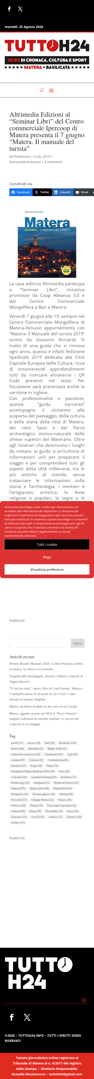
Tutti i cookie (47, 544)
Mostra (66, 794)
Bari (50, 743)
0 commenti (53, 162)
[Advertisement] (47, 888)
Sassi (72, 811)
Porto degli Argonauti (61, 805)
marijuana (42, 782)
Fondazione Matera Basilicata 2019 (32, 771)
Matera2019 (62, 788)
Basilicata (67, 743)
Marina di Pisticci (66, 782)
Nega (47, 557)
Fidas (52, 765)
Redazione (22, 156)
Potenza (18, 811)
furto (64, 771)
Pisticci (64, 799)
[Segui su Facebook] (9, 8)
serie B (37, 817)
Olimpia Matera (42, 799)
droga (36, 765)
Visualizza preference (47, 569)
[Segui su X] (20, 8)
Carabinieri (53, 754)
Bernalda (35, 748)
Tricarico (74, 817)
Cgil (72, 754)
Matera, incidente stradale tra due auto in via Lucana (43, 706)
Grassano (19, 777)
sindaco (55, 817)
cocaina (17, 760)
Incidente (68, 777)
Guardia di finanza (43, 777)
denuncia (18, 765)
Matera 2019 (39, 788)
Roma (35, 811)
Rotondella (54, 811)
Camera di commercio (25, 754)
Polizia (36, 805)
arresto (34, 743)
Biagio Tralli (57, 748)
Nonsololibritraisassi (25, 162)
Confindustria (58, 760)
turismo (18, 822)
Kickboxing (20, 782)
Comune (36, 760)
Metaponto (19, 794)
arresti (17, 743)
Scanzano (19, 817)
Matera (18, 788)
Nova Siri (19, 799)
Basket (17, 748)
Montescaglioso (44, 794)
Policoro (18, 805)
